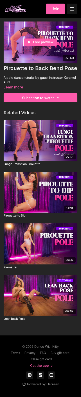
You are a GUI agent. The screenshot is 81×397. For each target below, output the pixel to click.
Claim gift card (41, 359)
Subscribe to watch (38, 98)
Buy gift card (60, 353)
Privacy (30, 353)
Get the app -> (41, 365)
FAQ (43, 353)
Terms (15, 353)
